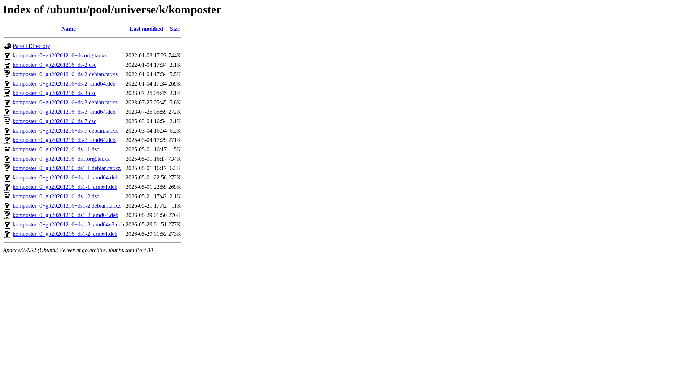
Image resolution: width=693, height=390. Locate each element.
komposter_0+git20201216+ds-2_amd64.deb (64, 84)
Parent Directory (31, 46)
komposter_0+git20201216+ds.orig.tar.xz (60, 55)
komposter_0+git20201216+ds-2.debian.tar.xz (65, 74)
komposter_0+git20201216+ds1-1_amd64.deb (65, 177)
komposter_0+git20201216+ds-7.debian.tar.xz (65, 130)
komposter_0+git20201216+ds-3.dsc (54, 93)
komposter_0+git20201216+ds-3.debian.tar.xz (65, 102)
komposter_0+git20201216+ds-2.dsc (54, 65)
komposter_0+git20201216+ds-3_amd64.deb (64, 112)
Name (68, 29)
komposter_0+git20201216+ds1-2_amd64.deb (65, 215)
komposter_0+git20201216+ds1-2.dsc (56, 196)
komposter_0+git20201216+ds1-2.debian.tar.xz (67, 206)
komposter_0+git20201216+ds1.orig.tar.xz (61, 159)
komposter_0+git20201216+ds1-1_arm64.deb (65, 187)
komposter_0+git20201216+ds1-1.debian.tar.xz (67, 168)
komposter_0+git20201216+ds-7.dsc (54, 121)
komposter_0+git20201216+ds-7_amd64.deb (64, 140)
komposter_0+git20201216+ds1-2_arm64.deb (65, 234)
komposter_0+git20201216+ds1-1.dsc (56, 149)
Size (175, 29)
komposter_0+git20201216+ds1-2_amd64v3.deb (68, 224)
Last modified (146, 29)
